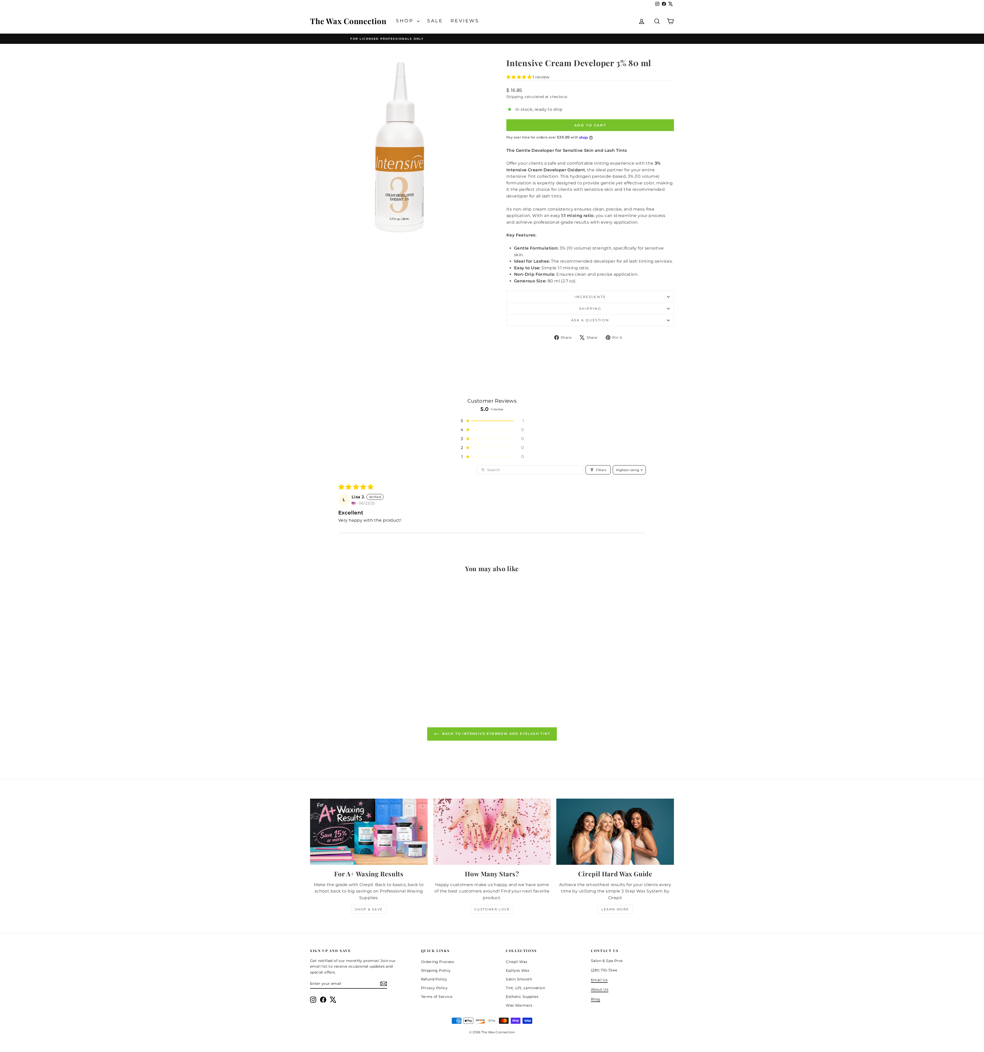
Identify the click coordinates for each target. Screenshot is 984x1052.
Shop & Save (369, 909)
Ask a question (590, 320)
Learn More (615, 909)
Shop (406, 21)
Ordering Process (437, 961)
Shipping (514, 97)
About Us (599, 989)
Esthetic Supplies (522, 996)
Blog (595, 999)
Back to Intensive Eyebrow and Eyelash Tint (495, 734)
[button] (519, 77)
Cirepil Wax (516, 961)
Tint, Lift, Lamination (525, 988)
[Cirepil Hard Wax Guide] (615, 832)
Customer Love (492, 909)
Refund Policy (434, 979)
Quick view (353, 666)
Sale (435, 21)
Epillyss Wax (517, 970)
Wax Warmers (519, 1005)
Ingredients (590, 297)
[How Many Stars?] (492, 832)
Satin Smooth (519, 979)
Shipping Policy (436, 970)
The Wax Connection (348, 21)
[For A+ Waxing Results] (369, 832)
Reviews (464, 21)
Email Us (599, 980)
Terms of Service (436, 996)
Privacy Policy (434, 988)
